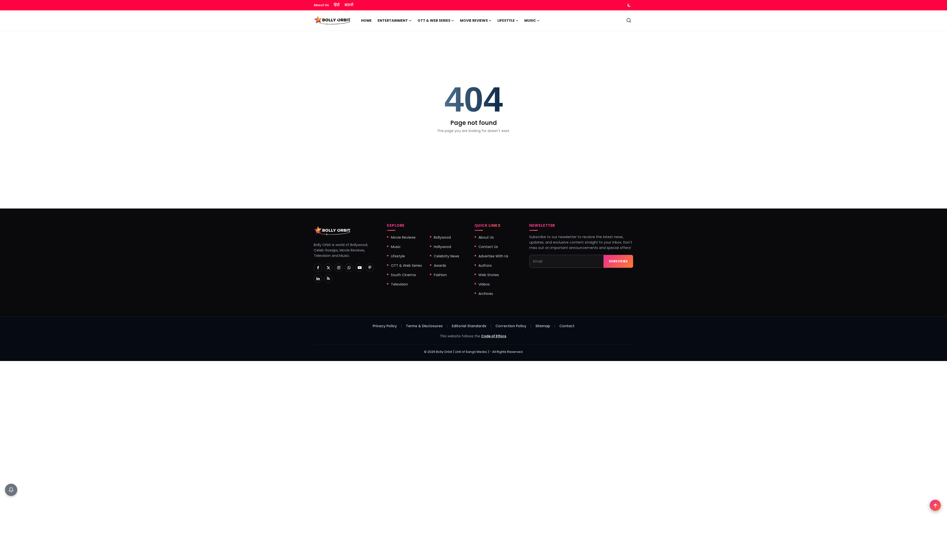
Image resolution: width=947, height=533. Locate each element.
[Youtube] (359, 268)
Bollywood (442, 237)
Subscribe (618, 261)
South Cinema (403, 274)
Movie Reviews (403, 237)
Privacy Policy (385, 326)
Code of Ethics (493, 336)
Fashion (440, 274)
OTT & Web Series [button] (434, 20)
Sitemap (542, 326)
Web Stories (488, 274)
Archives (485, 293)
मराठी (349, 5)
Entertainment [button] (393, 20)
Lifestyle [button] (506, 20)
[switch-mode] (629, 5)
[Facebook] (318, 268)
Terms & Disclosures (424, 326)
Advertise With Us (493, 256)
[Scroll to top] (935, 505)
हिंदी (337, 5)
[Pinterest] (369, 268)
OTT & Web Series (406, 265)
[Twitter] (328, 268)
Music (396, 246)
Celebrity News (446, 256)
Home (366, 20)
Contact (566, 326)
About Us (321, 5)
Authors (485, 265)
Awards (440, 265)
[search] (628, 20)
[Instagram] (338, 268)
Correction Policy (510, 326)
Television (399, 284)
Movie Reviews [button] (474, 20)
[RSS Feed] (328, 278)
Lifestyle (398, 256)
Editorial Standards (469, 326)
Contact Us (488, 246)
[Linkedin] (318, 278)
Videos (484, 284)
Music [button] (530, 20)
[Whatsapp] (349, 268)
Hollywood (442, 246)
